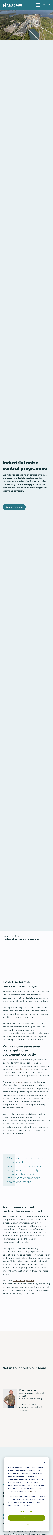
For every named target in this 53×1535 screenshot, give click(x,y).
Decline (26, 1524)
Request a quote (14, 507)
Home (5, 936)
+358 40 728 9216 (27, 1404)
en (44, 5)
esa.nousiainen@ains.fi (30, 1407)
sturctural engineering (24, 1280)
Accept (26, 1518)
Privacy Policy (31, 1491)
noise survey (18, 1082)
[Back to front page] (12, 5)
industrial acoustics (22, 1069)
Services (15, 936)
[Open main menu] (38, 5)
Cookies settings (26, 1511)
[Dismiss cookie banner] (44, 1462)
